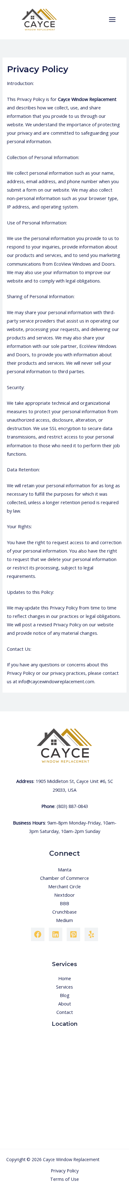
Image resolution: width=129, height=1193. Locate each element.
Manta (64, 869)
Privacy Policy (65, 1170)
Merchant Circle (64, 886)
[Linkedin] (55, 934)
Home (64, 978)
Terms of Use (64, 1179)
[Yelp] (91, 934)
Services (64, 987)
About (64, 1003)
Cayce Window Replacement (87, 99)
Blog (65, 995)
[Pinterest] (73, 934)
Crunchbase (64, 912)
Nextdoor (64, 895)
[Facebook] (37, 934)
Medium (64, 920)
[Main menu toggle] (112, 19)
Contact (64, 1012)
